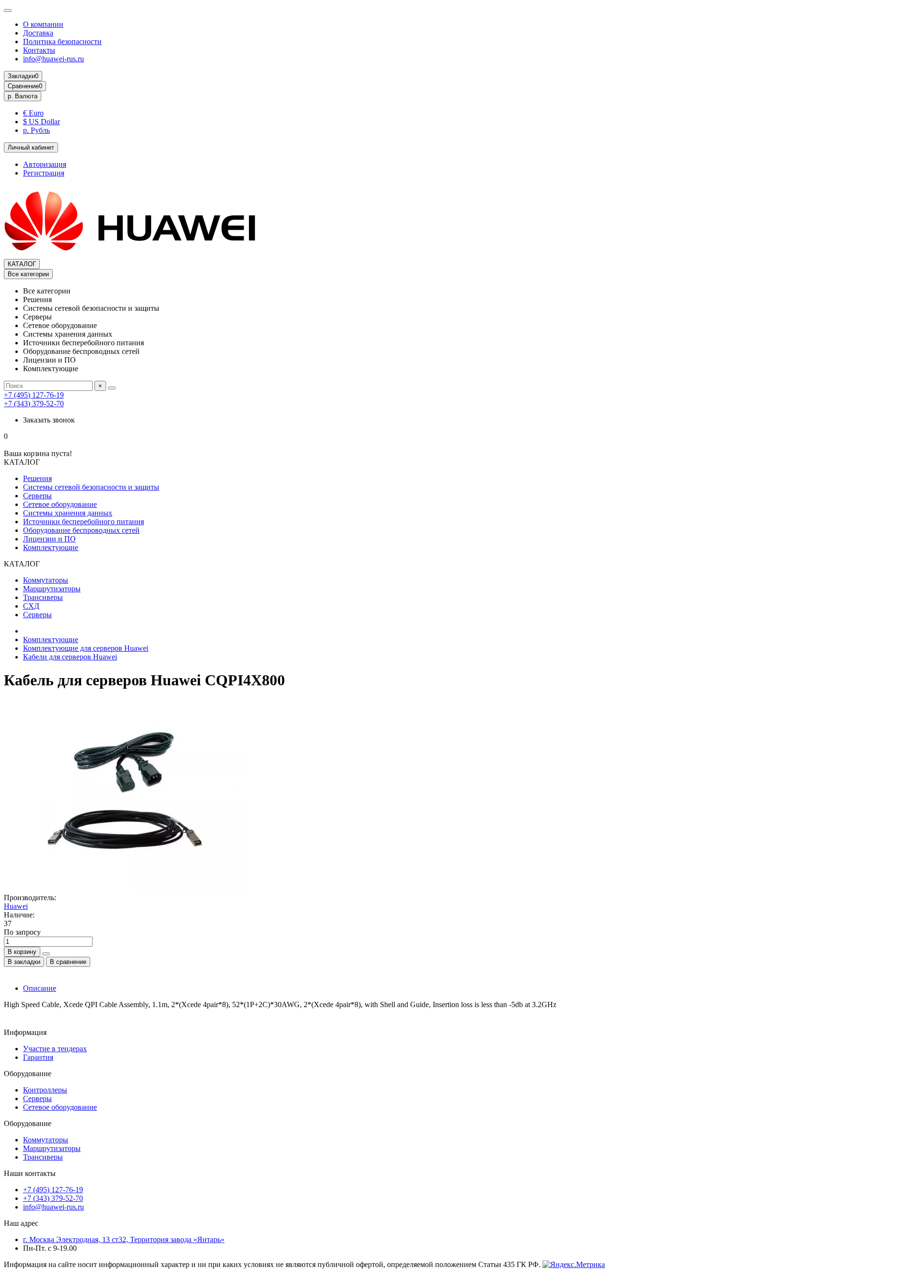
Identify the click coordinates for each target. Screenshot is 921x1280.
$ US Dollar (41, 121)
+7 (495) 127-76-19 (34, 395)
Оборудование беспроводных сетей (81, 530)
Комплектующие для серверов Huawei (85, 648)
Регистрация (43, 173)
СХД (31, 606)
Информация (25, 1032)
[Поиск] (112, 388)
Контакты (39, 50)
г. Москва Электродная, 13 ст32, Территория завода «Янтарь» (123, 1239)
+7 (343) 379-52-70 (34, 403)
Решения (37, 478)
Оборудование (27, 1073)
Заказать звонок (49, 420)
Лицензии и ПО (49, 539)
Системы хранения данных (67, 513)
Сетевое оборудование (60, 504)
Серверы (37, 496)
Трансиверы (43, 597)
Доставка (38, 33)
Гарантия (38, 1057)
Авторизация (44, 164)
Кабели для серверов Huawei (70, 657)
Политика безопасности (62, 41)
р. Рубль (36, 130)
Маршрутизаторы (52, 589)
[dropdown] (8, 10)
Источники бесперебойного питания (83, 521)
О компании (43, 24)
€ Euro (33, 113)
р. (22, 96)
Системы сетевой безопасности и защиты (91, 487)
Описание (39, 988)
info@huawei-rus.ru (53, 59)
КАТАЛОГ (22, 264)
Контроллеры (45, 1090)
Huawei (16, 906)
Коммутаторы (45, 580)
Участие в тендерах (55, 1049)
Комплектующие (50, 547)
